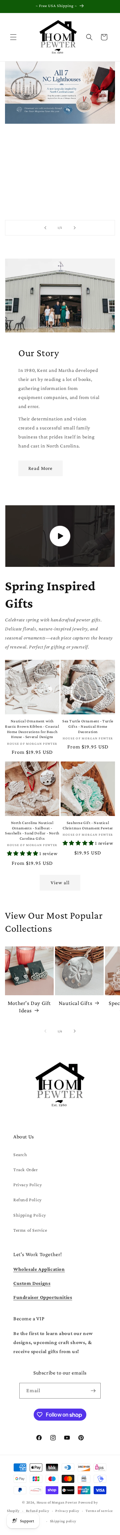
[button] (13, 37)
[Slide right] (74, 1031)
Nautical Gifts (75, 1003)
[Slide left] (45, 1031)
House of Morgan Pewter (57, 1502)
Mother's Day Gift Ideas (29, 1007)
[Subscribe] (93, 1391)
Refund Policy (27, 1199)
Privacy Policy (27, 1184)
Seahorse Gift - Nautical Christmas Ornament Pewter (88, 825)
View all (60, 882)
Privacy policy (67, 1511)
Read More (40, 468)
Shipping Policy (29, 1215)
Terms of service (99, 1511)
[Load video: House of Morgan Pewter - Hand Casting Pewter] (60, 536)
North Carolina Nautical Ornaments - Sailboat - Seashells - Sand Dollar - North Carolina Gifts (32, 830)
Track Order (25, 1169)
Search (20, 1154)
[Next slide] (74, 227)
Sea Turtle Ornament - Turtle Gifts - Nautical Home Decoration (87, 726)
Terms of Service (30, 1230)
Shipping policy (63, 1521)
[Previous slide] (45, 227)
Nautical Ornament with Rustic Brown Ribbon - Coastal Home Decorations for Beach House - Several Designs (32, 729)
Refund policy (37, 1511)
